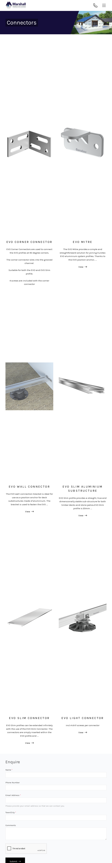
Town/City (10, 812)
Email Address (13, 795)
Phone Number (12, 782)
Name (8, 770)
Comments (10, 825)
